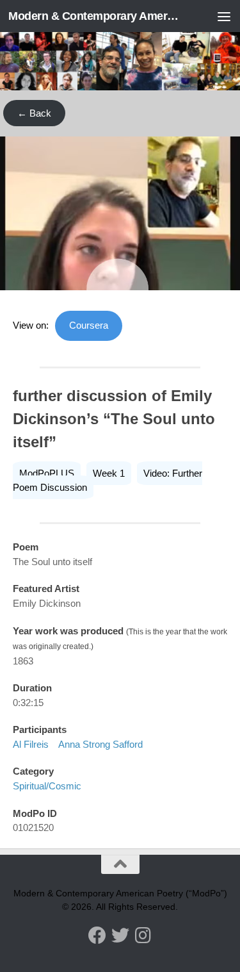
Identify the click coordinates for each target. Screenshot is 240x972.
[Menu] (224, 16)
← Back (34, 113)
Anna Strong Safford (100, 744)
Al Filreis (31, 744)
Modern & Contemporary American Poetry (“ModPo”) (94, 16)
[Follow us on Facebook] (97, 935)
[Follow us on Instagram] (143, 935)
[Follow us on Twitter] (120, 935)
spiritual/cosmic (47, 785)
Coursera (88, 325)
